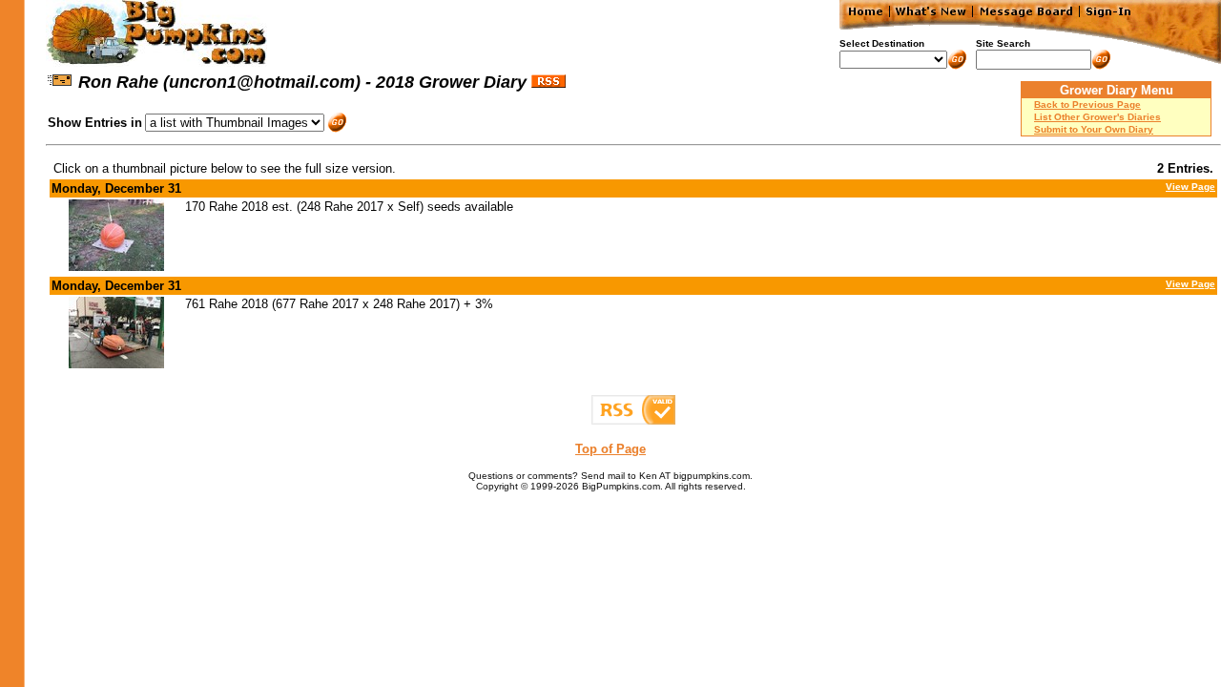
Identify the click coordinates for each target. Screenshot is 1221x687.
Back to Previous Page (1087, 104)
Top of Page (610, 449)
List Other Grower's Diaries (1097, 117)
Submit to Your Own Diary (1093, 129)
